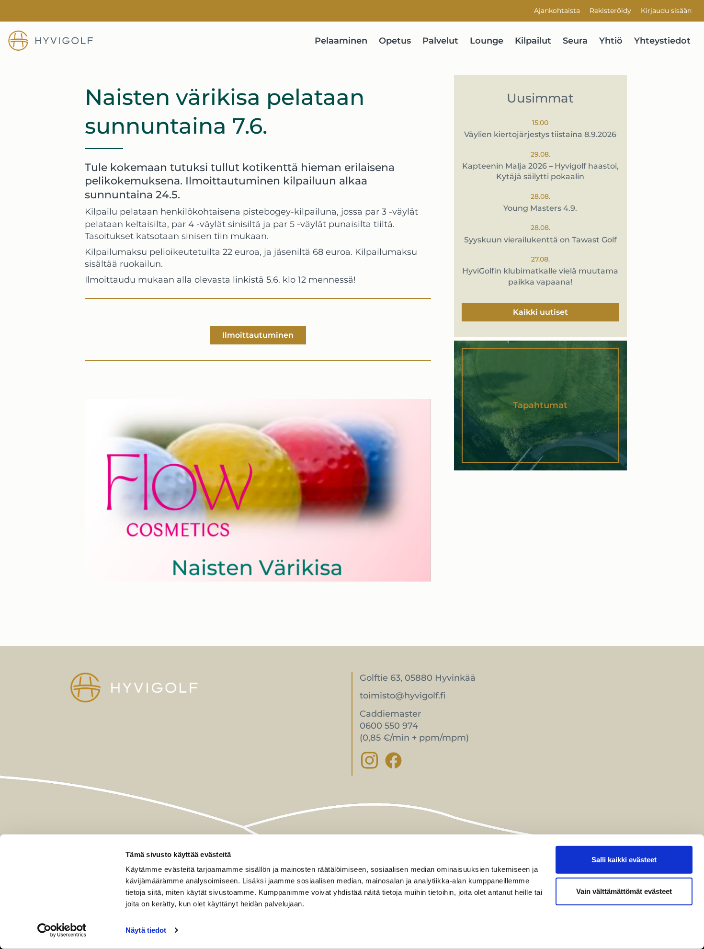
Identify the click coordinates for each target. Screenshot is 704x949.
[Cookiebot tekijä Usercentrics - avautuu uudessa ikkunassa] (62, 930)
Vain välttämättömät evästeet (624, 891)
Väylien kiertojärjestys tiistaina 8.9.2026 (540, 134)
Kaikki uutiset (540, 312)
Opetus (395, 40)
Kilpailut (533, 40)
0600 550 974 (389, 725)
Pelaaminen (341, 40)
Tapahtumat (540, 405)
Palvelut (440, 40)
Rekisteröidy (610, 10)
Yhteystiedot (662, 40)
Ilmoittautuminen (258, 335)
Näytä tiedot (145, 930)
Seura (575, 40)
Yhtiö (611, 40)
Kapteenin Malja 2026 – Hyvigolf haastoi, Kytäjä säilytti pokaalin (540, 171)
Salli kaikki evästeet (624, 860)
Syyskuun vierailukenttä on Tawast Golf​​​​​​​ (540, 239)
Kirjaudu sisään (666, 10)
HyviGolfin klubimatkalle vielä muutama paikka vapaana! (540, 276)
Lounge (486, 40)
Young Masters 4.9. (540, 208)
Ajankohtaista (557, 10)
